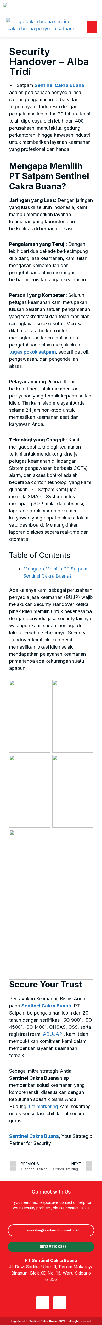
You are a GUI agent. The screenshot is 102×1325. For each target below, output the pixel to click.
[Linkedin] (42, 1302)
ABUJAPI (53, 1034)
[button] (92, 27)
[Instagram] (59, 1302)
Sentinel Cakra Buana (59, 85)
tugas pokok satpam (32, 352)
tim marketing (43, 1106)
